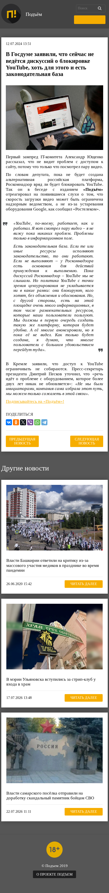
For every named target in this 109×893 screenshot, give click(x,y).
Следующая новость (87, 441)
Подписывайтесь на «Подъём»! (35, 401)
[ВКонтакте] (9, 422)
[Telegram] (44, 422)
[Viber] (30, 422)
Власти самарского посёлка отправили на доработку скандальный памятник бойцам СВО (50, 796)
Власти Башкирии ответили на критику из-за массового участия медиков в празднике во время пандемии (52, 565)
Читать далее (83, 584)
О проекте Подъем (54, 874)
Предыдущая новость (22, 441)
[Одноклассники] (16, 422)
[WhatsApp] (37, 422)
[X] (23, 422)
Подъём (34, 14)
